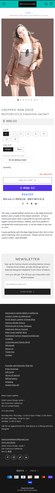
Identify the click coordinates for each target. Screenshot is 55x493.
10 (44, 134)
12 (7, 139)
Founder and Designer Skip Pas (19, 365)
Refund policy (11, 378)
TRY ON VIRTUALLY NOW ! (18, 160)
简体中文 (20, 471)
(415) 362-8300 (8, 442)
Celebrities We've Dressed (16, 329)
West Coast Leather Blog (16, 332)
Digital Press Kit (12, 385)
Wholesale (9, 345)
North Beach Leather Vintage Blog (20, 319)
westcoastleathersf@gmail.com (15, 439)
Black (19, 149)
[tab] (18, 99)
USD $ (33, 471)
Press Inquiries (11, 369)
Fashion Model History (15, 322)
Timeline (9, 339)
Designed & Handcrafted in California (21, 313)
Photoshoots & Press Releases (18, 326)
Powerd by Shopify (27, 488)
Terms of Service (12, 375)
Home (28, 12)
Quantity (7, 167)
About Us (9, 348)
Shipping (9, 381)
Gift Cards (9, 372)
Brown (8, 149)
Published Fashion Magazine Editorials (22, 335)
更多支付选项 (27, 194)
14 (15, 139)
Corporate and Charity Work (17, 342)
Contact (8, 355)
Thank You (9, 352)
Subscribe (26, 292)
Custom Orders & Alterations (18, 316)
